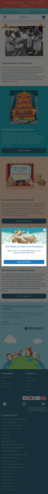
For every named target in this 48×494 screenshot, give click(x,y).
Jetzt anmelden (24, 262)
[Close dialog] (44, 230)
